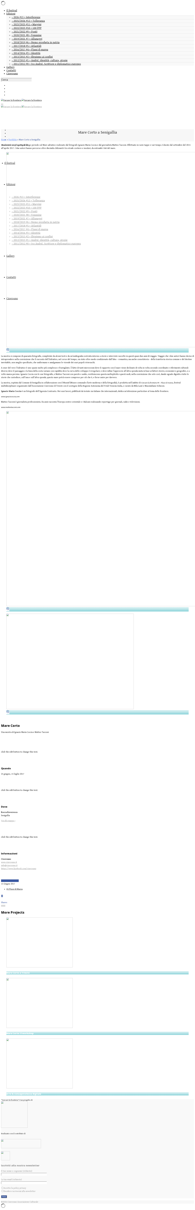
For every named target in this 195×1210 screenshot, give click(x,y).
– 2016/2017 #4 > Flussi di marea (30, 49)
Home (3, 139)
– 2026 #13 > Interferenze (26, 17)
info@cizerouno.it (9, 865)
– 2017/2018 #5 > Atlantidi (26, 46)
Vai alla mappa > (8, 821)
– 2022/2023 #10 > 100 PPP (27, 28)
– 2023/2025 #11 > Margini (26, 24)
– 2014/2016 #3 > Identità (26, 53)
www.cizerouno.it (9, 862)
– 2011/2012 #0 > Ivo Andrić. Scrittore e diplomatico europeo (46, 64)
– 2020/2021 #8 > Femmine (27, 35)
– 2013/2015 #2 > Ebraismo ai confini (32, 56)
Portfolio (12, 139)
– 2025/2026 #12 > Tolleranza (28, 20)
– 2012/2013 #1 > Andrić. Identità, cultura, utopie (40, 60)
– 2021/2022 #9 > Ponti (24, 31)
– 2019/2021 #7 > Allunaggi (27, 38)
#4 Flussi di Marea (14, 889)
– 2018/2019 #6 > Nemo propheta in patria (36, 42)
